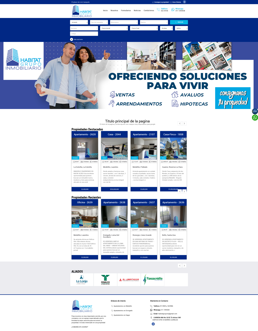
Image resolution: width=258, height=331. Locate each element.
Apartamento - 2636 (173, 202)
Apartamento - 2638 (114, 202)
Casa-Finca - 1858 (173, 134)
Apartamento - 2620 (85, 134)
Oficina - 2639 (85, 202)
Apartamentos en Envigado (123, 310)
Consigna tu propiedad (161, 2)
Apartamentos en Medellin (122, 306)
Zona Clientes (176, 2)
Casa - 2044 (114, 134)
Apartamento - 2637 (144, 202)
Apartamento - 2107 (144, 134)
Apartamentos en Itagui (121, 315)
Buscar (180, 22)
